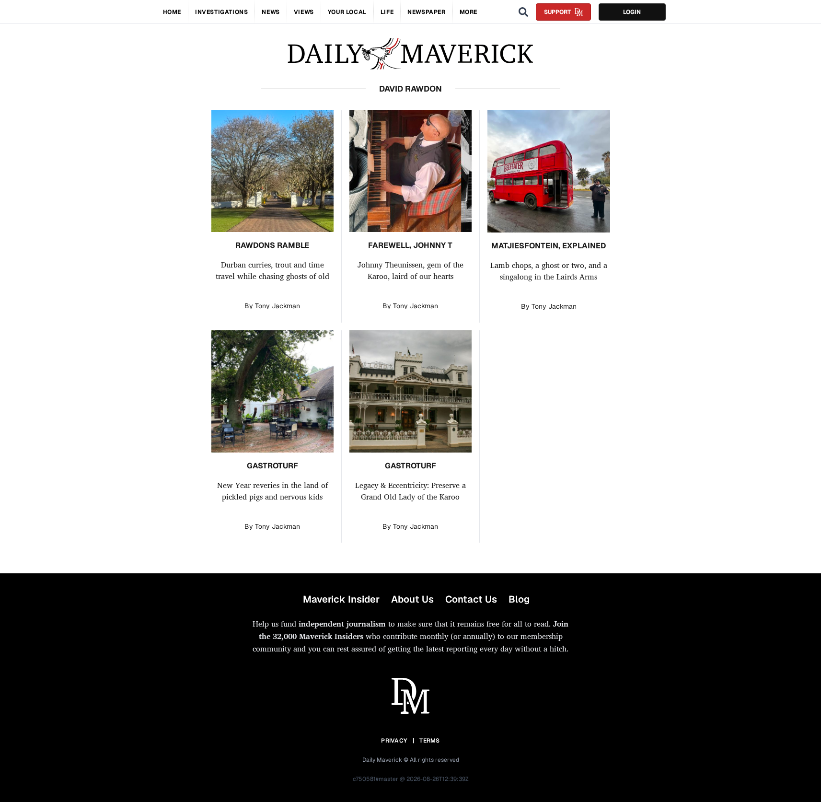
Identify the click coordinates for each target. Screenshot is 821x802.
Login (632, 12)
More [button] (468, 12)
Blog (519, 599)
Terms (429, 740)
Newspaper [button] (426, 12)
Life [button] (387, 12)
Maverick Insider (341, 599)
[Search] (523, 12)
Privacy (394, 740)
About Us (412, 599)
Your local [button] (347, 12)
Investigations (221, 12)
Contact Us (471, 599)
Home (172, 12)
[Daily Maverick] (410, 54)
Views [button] (304, 12)
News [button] (270, 12)
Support (557, 12)
